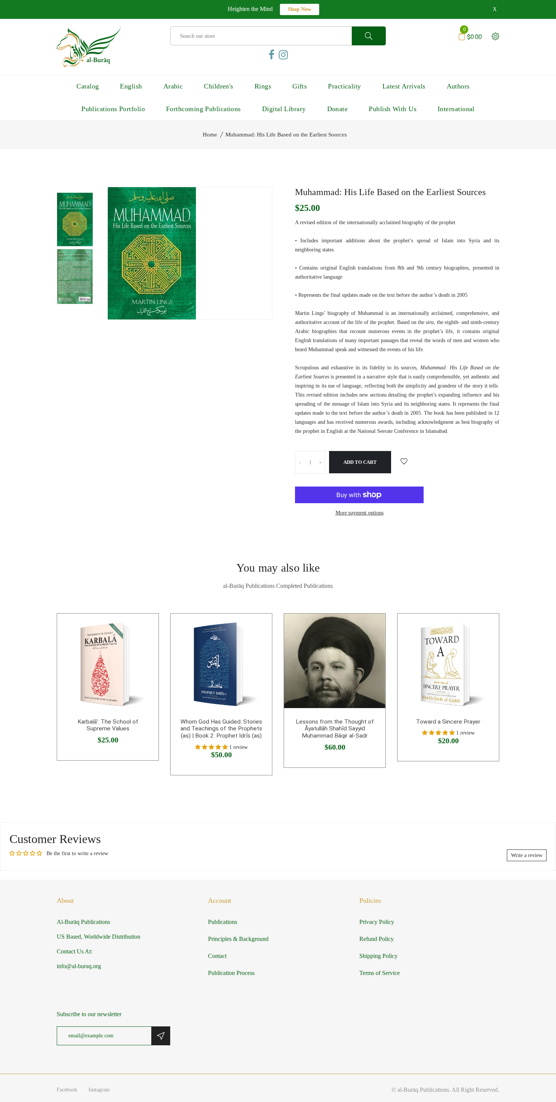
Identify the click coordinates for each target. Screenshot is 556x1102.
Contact (217, 956)
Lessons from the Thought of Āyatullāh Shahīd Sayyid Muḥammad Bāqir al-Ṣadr (335, 728)
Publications (222, 922)
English (131, 86)
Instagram (99, 1090)
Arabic (173, 86)
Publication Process (231, 973)
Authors (458, 86)
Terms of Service (379, 973)
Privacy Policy (376, 922)
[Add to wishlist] (404, 462)
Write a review (526, 855)
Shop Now (299, 9)
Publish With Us (392, 109)
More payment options (359, 513)
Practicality (344, 86)
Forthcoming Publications (203, 109)
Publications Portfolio (113, 109)
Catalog (87, 86)
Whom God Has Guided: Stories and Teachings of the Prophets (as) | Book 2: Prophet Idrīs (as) (221, 728)
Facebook (67, 1090)
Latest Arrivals (404, 86)
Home (210, 135)
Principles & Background (238, 939)
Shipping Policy (378, 956)
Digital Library (284, 109)
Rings (263, 86)
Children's (218, 86)
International (456, 109)
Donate (337, 109)
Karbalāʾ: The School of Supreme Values (108, 725)
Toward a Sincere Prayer (448, 721)
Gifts (299, 86)
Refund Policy (376, 939)
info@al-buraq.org (79, 966)
